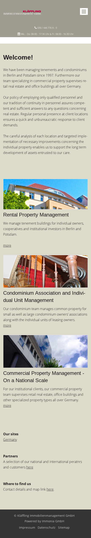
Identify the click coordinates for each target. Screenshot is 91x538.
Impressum (27, 527)
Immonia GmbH (53, 521)
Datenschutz (46, 527)
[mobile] (84, 11)
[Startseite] (22, 12)
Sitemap (64, 527)
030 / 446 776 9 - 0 (47, 27)
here (29, 467)
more (7, 405)
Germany (10, 439)
